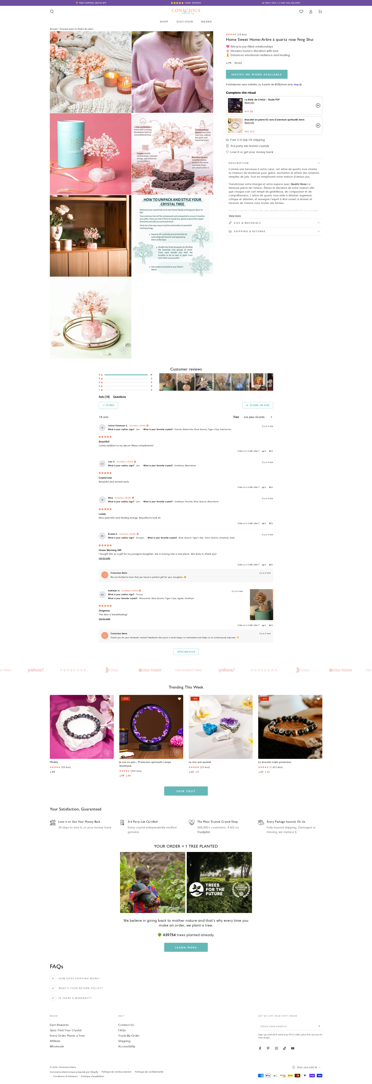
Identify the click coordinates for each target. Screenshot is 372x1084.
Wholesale (57, 1046)
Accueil (54, 28)
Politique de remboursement (117, 1071)
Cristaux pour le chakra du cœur (76, 28)
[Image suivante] (271, 382)
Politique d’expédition (92, 1076)
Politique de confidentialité (149, 1071)
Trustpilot (203, 832)
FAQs (122, 1030)
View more (235, 215)
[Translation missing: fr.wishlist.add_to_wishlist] (208, 35)
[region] (216, 382)
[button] (52, 12)
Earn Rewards (59, 1025)
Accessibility (126, 1046)
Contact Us (126, 1025)
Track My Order (129, 1035)
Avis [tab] (104, 397)
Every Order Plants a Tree (67, 1035)
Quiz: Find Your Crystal (66, 1030)
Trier (236, 417)
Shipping (124, 1041)
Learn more (186, 947)
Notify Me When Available (257, 74)
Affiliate (55, 1041)
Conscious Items (67, 1067)
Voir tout (186, 791)
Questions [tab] (119, 397)
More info (249, 102)
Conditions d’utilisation (65, 1076)
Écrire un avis (261, 405)
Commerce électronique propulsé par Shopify (74, 1072)
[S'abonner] (320, 1026)
